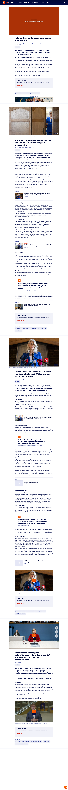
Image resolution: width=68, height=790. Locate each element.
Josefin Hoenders (28, 43)
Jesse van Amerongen (29, 147)
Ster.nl (37, 96)
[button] (10, 32)
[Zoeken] (64, 2)
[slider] (34, 30)
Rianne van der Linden (45, 43)
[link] (20, 85)
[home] (8, 2)
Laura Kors (18, 44)
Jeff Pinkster (27, 379)
